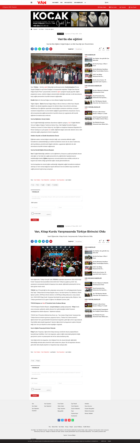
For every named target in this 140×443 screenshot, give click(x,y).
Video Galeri (102, 7)
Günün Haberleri (75, 408)
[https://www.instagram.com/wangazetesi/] (66, 420)
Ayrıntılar (103, 441)
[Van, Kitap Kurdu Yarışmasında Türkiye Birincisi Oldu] (56, 261)
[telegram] (43, 48)
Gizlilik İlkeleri (86, 426)
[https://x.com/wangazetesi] (62, 420)
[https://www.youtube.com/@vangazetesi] (69, 420)
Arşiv (72, 411)
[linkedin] (47, 48)
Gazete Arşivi (74, 413)
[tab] (35, 192)
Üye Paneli (133, 7)
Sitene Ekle (55, 426)
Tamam (109, 441)
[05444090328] (72, 420)
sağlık (46, 87)
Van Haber (55, 2)
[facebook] (32, 48)
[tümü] (85, 2)
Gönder (35, 219)
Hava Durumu (88, 406)
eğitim (59, 91)
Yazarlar (123, 7)
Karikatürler (74, 415)
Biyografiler (60, 411)
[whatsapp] (39, 48)
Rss (50, 426)
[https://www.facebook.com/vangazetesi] (59, 420)
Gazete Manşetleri (89, 408)
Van (61, 2)
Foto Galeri (114, 7)
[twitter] (35, 48)
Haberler (35, 29)
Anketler (87, 403)
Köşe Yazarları (61, 408)
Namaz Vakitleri (89, 413)
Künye (66, 426)
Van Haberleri (78, 2)
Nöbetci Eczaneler (89, 411)
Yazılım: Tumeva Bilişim (69, 435)
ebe (49, 129)
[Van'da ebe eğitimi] (56, 68)
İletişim (71, 426)
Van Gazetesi (68, 2)
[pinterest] (50, 48)
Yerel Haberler (75, 406)
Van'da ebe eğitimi (49, 29)
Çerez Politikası (78, 426)
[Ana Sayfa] (31, 29)
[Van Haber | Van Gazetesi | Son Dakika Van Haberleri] (42, 2)
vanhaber (53, 180)
